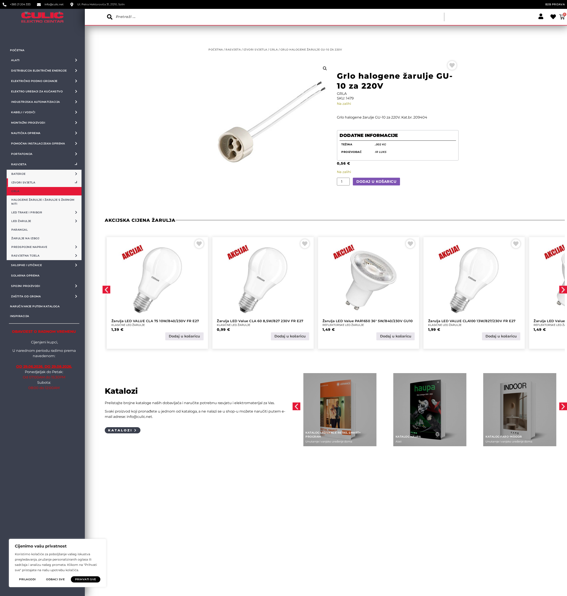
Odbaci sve (55, 579)
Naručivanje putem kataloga (35, 306)
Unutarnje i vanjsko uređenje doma (328, 441)
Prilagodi (27, 579)
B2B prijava (555, 4)
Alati (399, 441)
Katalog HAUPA (408, 436)
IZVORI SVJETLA (255, 49)
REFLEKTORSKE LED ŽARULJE (343, 325)
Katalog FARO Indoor (503, 436)
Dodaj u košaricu (376, 181)
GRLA (274, 49)
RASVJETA (233, 49)
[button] (325, 68)
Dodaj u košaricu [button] (184, 336)
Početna (17, 50)
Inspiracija (19, 316)
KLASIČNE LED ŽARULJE (128, 325)
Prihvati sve (85, 579)
